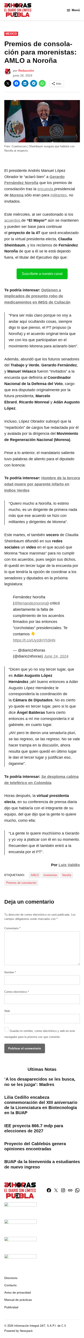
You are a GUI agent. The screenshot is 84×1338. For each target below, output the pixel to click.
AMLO (35, 875)
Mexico (11, 33)
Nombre (10, 972)
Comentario (12, 928)
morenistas (50, 875)
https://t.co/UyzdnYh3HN (34, 640)
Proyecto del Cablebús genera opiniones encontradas (35, 1146)
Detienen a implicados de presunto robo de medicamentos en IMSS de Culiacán (37, 296)
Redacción (26, 70)
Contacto (10, 1285)
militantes (58, 195)
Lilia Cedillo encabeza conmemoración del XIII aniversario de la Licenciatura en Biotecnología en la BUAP (40, 1105)
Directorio (10, 1278)
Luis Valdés (69, 865)
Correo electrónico (16, 991)
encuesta (45, 189)
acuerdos (12, 220)
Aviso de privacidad (17, 1292)
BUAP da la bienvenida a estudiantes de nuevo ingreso (42, 1164)
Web (7, 1011)
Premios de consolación (21, 882)
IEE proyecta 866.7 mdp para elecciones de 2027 (33, 1128)
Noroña (66, 875)
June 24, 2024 (56, 656)
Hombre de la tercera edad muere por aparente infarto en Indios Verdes (42, 484)
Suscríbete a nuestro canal (42, 274)
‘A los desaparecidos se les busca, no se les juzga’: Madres (39, 1082)
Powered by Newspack (18, 1330)
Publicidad (11, 1307)
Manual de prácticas (18, 1299)
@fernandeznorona (30, 603)
